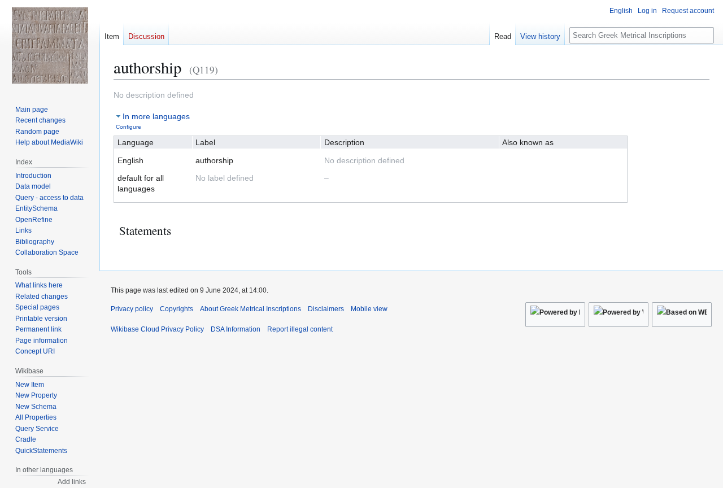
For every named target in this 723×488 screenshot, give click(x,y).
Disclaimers (326, 309)
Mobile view (369, 309)
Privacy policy (132, 309)
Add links (72, 482)
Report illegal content (300, 329)
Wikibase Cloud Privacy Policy (157, 329)
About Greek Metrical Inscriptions (250, 309)
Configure (128, 127)
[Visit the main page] (50, 45)
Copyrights (176, 309)
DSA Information (235, 329)
